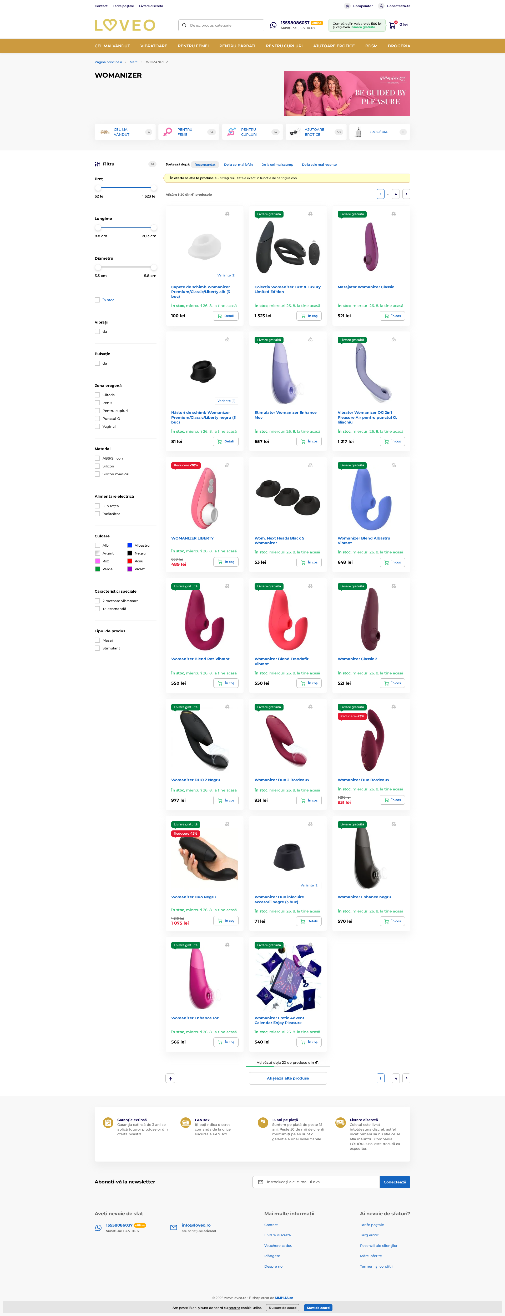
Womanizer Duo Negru (193, 897)
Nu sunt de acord (282, 1308)
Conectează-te (398, 6)
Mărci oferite (371, 1256)
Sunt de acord (318, 1308)
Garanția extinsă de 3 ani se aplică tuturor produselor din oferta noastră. (142, 1129)
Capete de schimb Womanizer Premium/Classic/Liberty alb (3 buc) (200, 292)
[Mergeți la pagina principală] (125, 25)
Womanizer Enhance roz (195, 1018)
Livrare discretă (151, 6)
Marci (134, 62)
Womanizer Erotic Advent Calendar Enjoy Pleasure (279, 1020)
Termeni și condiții (376, 1266)
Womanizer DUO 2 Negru (195, 780)
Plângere (272, 1256)
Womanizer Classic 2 (357, 659)
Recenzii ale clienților (378, 1245)
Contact (101, 6)
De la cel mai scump (277, 165)
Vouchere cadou (278, 1245)
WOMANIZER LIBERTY (192, 538)
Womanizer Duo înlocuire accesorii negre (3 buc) (279, 899)
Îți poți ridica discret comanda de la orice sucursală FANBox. (213, 1129)
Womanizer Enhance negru (364, 897)
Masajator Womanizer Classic (366, 287)
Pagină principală (108, 62)
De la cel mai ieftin (238, 165)
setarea (234, 1308)
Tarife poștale (123, 6)
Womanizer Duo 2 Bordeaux (282, 780)
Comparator (363, 6)
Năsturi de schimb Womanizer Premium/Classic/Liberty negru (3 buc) (203, 417)
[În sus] (170, 1078)
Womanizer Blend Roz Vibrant (200, 659)
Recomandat (205, 165)
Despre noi (274, 1266)
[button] (227, 213)
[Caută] (184, 25)
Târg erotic (369, 1235)
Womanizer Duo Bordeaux (363, 780)
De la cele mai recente (319, 165)
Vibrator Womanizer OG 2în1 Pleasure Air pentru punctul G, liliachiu (367, 417)
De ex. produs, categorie (210, 25)
